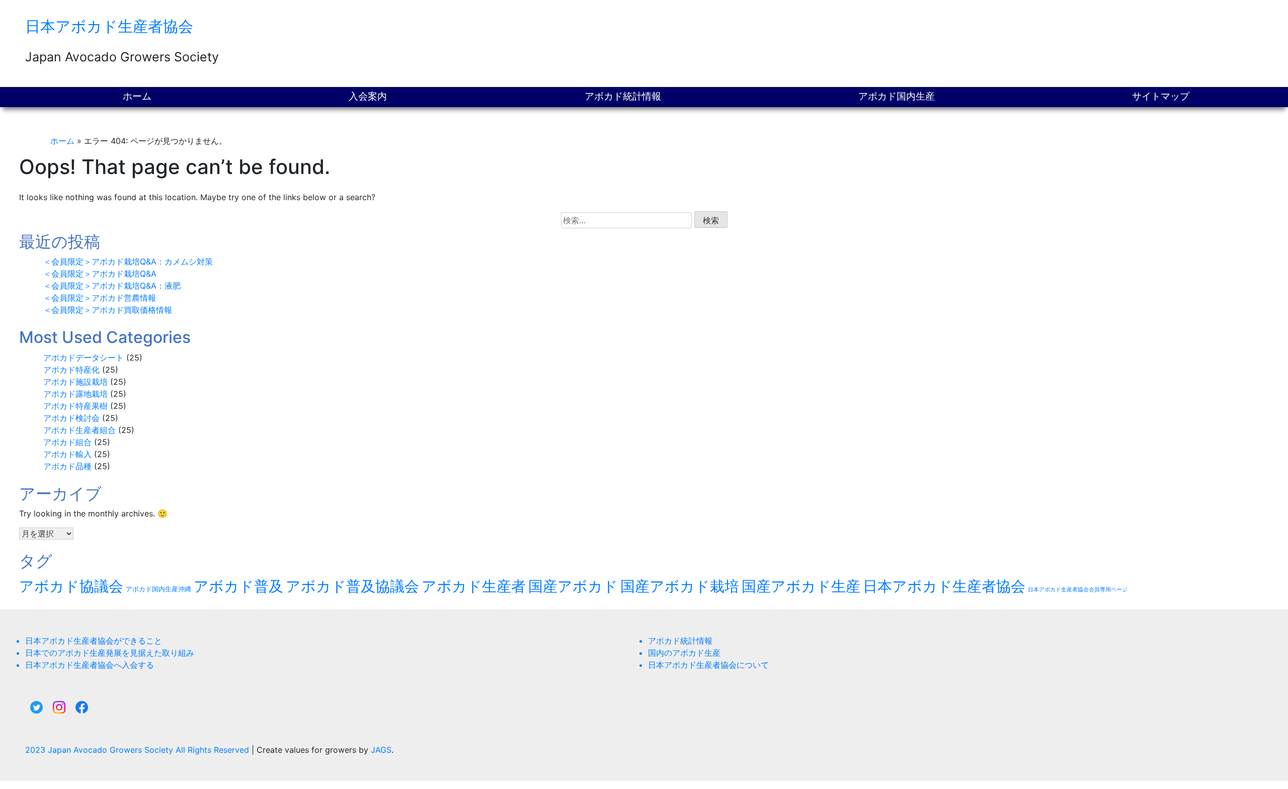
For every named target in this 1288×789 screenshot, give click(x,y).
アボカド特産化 (71, 370)
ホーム (137, 96)
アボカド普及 (238, 586)
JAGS (381, 750)
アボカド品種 (67, 466)
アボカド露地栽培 (75, 394)
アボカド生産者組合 (79, 430)
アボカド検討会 (71, 418)
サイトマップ (1160, 96)
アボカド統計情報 (623, 96)
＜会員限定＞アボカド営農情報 (99, 298)
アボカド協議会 (71, 586)
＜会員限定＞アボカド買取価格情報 (107, 310)
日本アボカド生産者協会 (109, 26)
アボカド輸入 (67, 454)
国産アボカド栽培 (679, 586)
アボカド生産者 (474, 586)
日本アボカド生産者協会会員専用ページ (1078, 589)
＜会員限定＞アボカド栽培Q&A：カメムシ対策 (128, 261)
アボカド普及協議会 (352, 586)
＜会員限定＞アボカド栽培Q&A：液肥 (112, 286)
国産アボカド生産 (801, 586)
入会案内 (368, 96)
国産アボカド (573, 586)
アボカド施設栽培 (75, 382)
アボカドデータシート (83, 358)
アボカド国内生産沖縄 (158, 589)
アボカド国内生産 (896, 96)
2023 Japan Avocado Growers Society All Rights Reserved (138, 750)
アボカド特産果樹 (75, 406)
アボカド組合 (67, 442)
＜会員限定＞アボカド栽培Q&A (99, 274)
